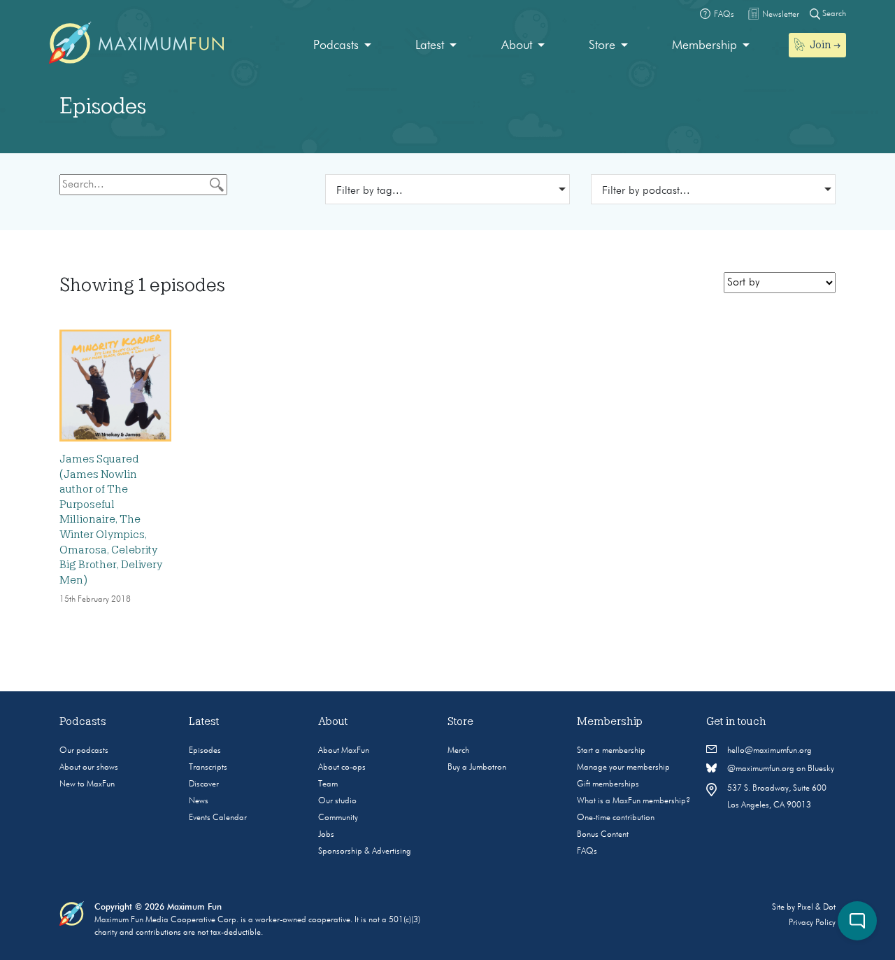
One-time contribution (615, 818)
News (198, 801)
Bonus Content (603, 835)
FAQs (587, 851)
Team (328, 784)
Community (338, 818)
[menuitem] (342, 46)
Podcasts (336, 45)
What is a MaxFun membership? (633, 801)
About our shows (88, 767)
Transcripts (208, 767)
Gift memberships (608, 784)
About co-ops (342, 767)
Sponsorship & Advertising (364, 851)
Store (602, 45)
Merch (458, 751)
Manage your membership (623, 767)
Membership (704, 45)
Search (833, 14)
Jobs (326, 835)
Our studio (337, 801)
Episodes (205, 751)
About (516, 45)
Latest (429, 45)
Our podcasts (83, 751)
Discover (204, 784)
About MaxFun (343, 751)
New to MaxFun (87, 784)
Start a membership (611, 751)
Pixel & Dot (816, 907)
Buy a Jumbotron (477, 767)
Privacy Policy (812, 923)
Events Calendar (218, 818)
